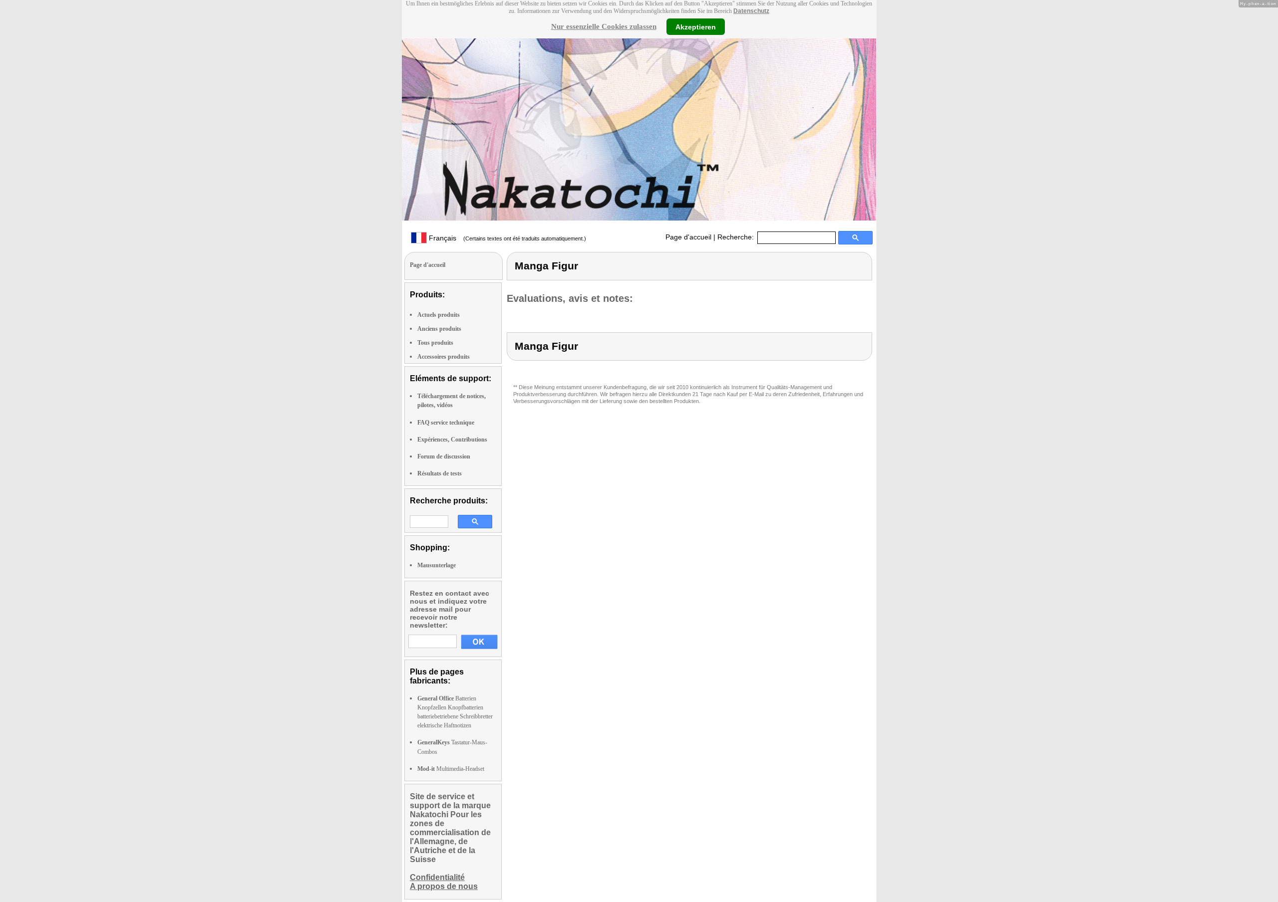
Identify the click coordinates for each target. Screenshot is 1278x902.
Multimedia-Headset (450, 768)
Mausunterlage (436, 565)
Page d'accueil (688, 237)
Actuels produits (438, 314)
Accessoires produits (443, 356)
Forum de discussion (443, 456)
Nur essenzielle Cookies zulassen (603, 26)
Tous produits (435, 342)
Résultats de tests (439, 473)
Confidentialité (437, 877)
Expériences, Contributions (452, 439)
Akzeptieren (695, 26)
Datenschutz (751, 10)
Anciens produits (439, 328)
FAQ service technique (445, 422)
